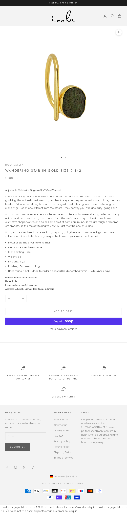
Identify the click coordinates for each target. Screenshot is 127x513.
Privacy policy (62, 441)
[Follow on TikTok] (32, 467)
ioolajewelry (14, 164)
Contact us (60, 425)
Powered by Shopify (72, 483)
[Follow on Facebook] (7, 467)
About (85, 412)
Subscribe (17, 446)
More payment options (63, 329)
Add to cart (63, 311)
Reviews (58, 436)
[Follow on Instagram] (15, 467)
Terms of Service (63, 457)
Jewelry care (61, 430)
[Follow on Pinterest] (24, 467)
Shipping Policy (63, 452)
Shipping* (72, 3)
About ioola (61, 419)
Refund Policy (61, 446)
